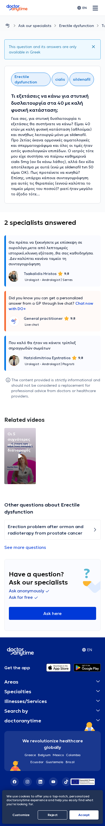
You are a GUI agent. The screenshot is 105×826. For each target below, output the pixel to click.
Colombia (73, 755)
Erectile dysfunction (76, 25)
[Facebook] (14, 781)
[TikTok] (66, 781)
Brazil (70, 762)
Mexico (58, 755)
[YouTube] (53, 781)
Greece (30, 755)
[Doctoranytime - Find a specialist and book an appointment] (7, 25)
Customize (21, 815)
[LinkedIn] (40, 781)
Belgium (44, 755)
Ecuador (37, 762)
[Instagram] (27, 781)
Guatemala (55, 762)
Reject (53, 815)
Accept (84, 815)
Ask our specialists (34, 25)
